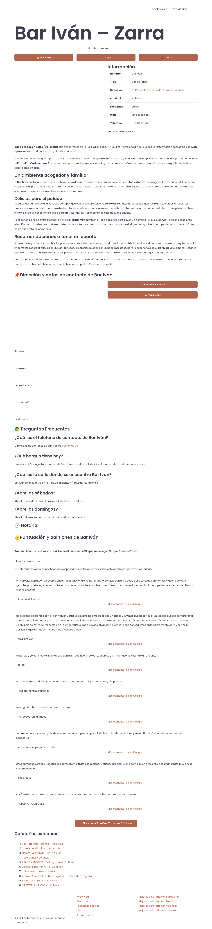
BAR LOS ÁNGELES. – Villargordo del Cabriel (48, 862)
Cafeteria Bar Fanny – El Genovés (42, 867)
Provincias (180, 9)
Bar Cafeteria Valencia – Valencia (42, 844)
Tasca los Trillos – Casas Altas (40, 880)
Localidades (159, 9)
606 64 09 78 (70, 446)
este (142, 464)
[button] (195, 9)
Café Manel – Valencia (35, 857)
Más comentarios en (125, 604)
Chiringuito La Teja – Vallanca (39, 871)
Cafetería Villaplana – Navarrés (41, 848)
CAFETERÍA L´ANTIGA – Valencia (41, 885)
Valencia (123, 48)
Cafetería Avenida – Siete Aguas (41, 853)
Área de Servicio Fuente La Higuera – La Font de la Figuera (57, 876)
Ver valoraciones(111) (120, 131)
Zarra (111, 48)
